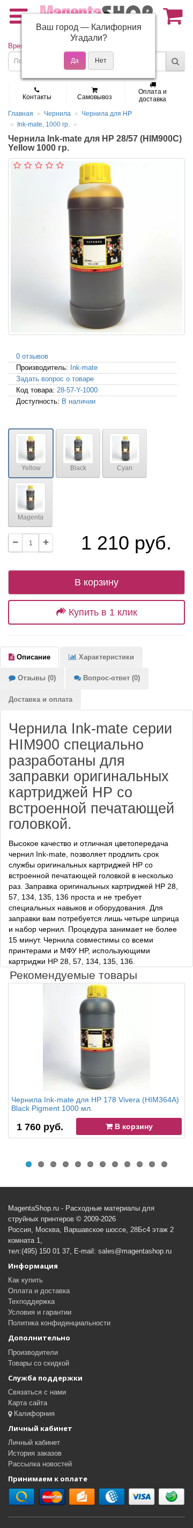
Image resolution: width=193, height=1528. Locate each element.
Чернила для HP (106, 113)
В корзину (96, 582)
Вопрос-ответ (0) (110, 678)
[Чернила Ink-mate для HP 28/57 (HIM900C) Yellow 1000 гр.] (96, 246)
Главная (20, 113)
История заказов (35, 1453)
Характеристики (105, 657)
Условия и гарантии (39, 1312)
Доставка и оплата (40, 699)
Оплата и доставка (152, 95)
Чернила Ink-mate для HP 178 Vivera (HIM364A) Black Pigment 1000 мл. (95, 1103)
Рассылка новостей (40, 1464)
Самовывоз (94, 97)
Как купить (25, 1280)
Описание (32, 657)
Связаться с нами (37, 1392)
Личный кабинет (34, 1442)
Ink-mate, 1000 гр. (43, 124)
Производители (33, 1352)
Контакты (37, 97)
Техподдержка (31, 1301)
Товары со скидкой (38, 1363)
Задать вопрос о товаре (55, 379)
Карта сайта (27, 1403)
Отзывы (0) (36, 678)
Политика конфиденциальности (59, 1323)
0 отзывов (32, 356)
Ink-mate (84, 368)
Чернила (57, 113)
